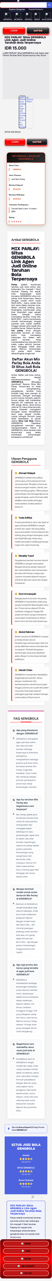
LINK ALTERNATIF (27, 1265)
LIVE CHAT (28, 1272)
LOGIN (14, 30)
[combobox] (23, 5)
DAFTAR (38, 30)
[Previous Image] (5, 76)
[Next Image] (47, 76)
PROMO (28, 1244)
